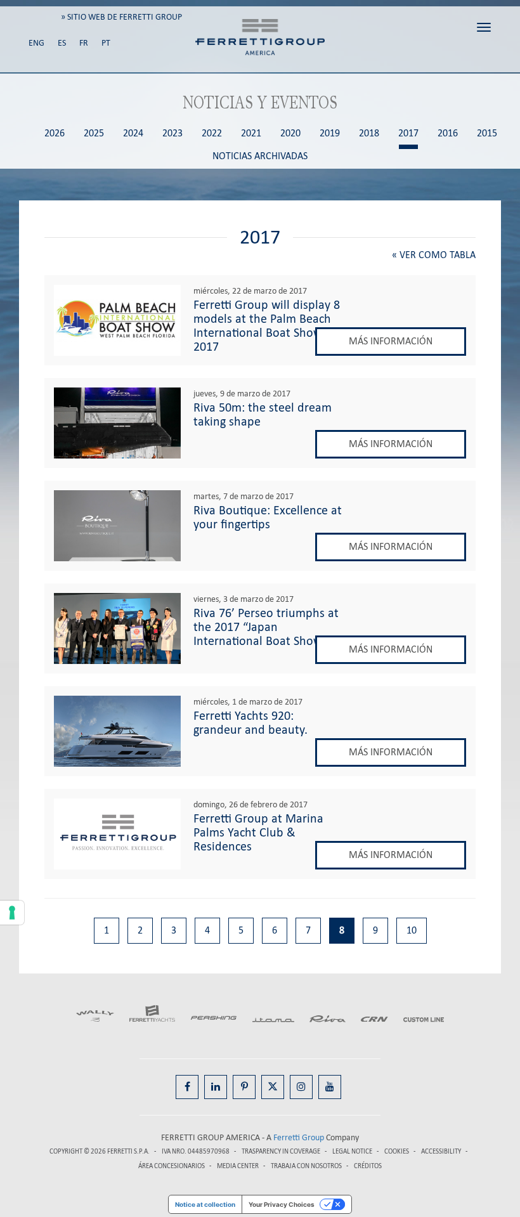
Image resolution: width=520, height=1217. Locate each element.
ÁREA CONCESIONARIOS (171, 1166)
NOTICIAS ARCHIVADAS (260, 156)
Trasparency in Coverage (281, 1151)
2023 (172, 133)
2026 (54, 133)
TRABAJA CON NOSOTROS (307, 1166)
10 (411, 930)
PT (105, 42)
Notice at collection (205, 1204)
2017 (408, 133)
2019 (330, 133)
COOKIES (396, 1151)
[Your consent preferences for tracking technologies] (12, 913)
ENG (36, 42)
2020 (290, 133)
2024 (133, 133)
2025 (94, 133)
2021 (251, 133)
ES (62, 42)
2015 (487, 133)
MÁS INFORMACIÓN (390, 341)
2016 (448, 133)
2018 (369, 133)
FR (83, 42)
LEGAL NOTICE (352, 1151)
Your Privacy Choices (282, 1204)
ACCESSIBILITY (441, 1151)
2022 (212, 133)
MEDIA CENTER (238, 1166)
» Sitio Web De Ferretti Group (121, 16)
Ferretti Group (298, 1137)
